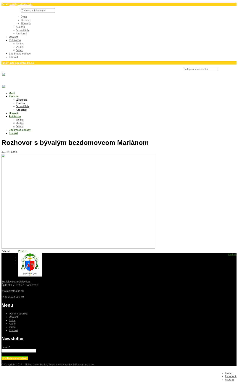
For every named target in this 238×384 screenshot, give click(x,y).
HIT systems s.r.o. (83, 364)
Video (19, 50)
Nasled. (232, 254)
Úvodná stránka (18, 313)
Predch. (22, 251)
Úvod (24, 16)
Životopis (26, 23)
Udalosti (13, 36)
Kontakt (13, 56)
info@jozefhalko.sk (20, 4)
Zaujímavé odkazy (19, 53)
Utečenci (21, 33)
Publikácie (15, 40)
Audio (19, 46)
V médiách (22, 30)
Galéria (20, 26)
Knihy (19, 43)
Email (5, 347)
